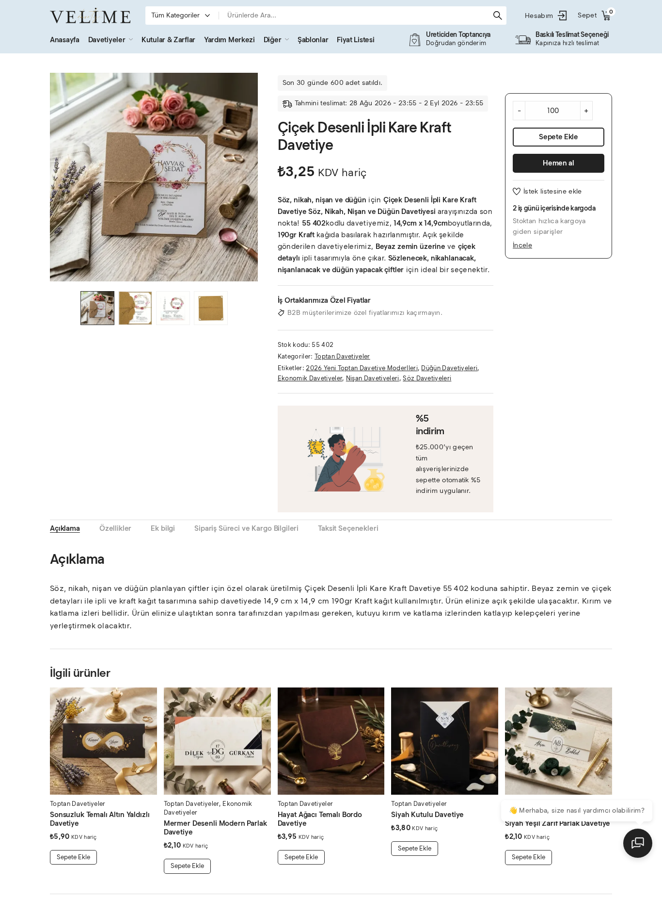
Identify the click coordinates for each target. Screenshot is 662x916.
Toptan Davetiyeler (342, 356)
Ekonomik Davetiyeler (310, 378)
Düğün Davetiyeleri (449, 368)
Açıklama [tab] (65, 528)
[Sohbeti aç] (637, 843)
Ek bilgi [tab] (163, 528)
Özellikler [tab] (115, 528)
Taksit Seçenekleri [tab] (348, 528)
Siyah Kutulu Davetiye (427, 814)
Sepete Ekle (558, 136)
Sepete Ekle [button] (73, 857)
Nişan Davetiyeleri (372, 378)
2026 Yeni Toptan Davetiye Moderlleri (362, 368)
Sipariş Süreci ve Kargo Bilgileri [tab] (246, 528)
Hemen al (558, 163)
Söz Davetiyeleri (427, 378)
